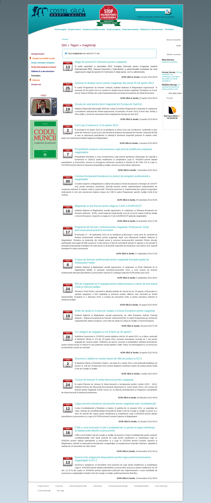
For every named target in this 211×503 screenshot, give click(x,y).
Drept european (113, 29)
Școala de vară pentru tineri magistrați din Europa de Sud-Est (108, 104)
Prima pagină (60, 29)
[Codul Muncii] (44, 159)
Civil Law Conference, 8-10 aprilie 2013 (96, 125)
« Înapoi (64, 39)
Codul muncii (43, 486)
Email (179, 46)
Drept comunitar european (43, 63)
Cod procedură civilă (78, 486)
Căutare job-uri (160, 17)
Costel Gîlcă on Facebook (99, 497)
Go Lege (60, 491)
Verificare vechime (169, 62)
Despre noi (36, 84)
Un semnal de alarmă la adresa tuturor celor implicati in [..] (171, 88)
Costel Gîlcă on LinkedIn (105, 497)
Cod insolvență (44, 491)
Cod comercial (161, 486)
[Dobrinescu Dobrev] (172, 129)
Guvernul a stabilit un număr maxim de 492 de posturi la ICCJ (108, 358)
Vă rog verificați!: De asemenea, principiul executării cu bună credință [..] (172, 76)
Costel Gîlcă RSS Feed (111, 497)
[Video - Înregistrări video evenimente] (44, 116)
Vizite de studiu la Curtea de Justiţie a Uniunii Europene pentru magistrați (115, 310)
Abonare (169, 48)
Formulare (169, 29)
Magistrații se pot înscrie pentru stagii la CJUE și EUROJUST (108, 206)
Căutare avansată (144, 17)
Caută (168, 11)
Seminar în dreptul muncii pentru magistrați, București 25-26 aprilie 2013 (114, 83)
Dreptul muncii (74, 29)
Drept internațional (130, 29)
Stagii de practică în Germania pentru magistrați (101, 62)
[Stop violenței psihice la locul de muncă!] (108, 26)
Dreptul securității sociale (93, 29)
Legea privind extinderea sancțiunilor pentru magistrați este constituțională (115, 403)
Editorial (36, 80)
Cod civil (59, 486)
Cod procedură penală (117, 486)
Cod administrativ (141, 486)
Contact (171, 17)
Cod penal (97, 486)
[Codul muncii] (44, 42)
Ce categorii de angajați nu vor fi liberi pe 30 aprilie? (103, 332)
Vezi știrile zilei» (175, 93)
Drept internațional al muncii (43, 67)
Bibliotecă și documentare (151, 29)
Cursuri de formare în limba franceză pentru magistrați (104, 379)
